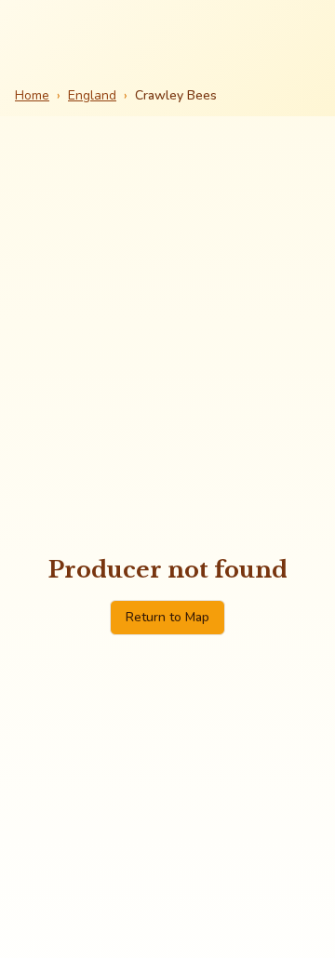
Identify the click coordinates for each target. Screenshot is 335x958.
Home (32, 95)
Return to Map (167, 617)
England (92, 95)
